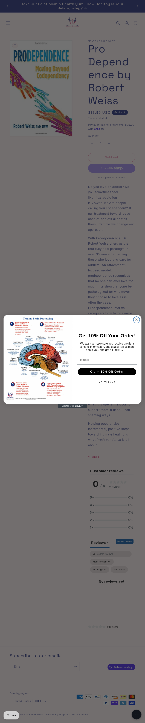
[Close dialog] (136, 320)
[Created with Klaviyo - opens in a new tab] (72, 406)
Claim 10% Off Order (107, 371)
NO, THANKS (107, 382)
